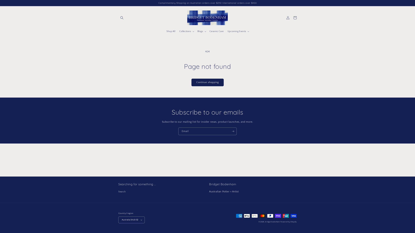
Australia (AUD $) (130, 220)
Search (122, 191)
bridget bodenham (272, 222)
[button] (121, 17)
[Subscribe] (233, 131)
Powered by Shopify (288, 222)
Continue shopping (207, 82)
